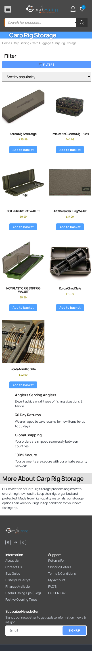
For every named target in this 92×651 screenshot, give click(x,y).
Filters (48, 64)
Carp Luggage (41, 43)
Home (6, 43)
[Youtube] (15, 542)
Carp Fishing (21, 43)
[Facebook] (8, 542)
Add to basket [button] (23, 150)
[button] (7, 9)
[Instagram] (23, 542)
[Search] (82, 22)
